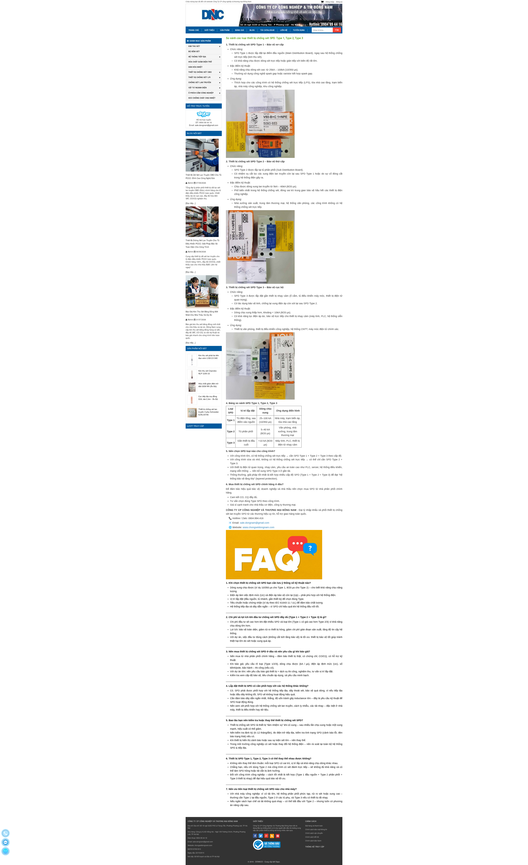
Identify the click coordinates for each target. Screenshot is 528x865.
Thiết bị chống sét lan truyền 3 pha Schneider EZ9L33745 (208, 412)
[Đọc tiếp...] (191, 203)
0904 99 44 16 (201, 838)
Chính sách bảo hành (313, 840)
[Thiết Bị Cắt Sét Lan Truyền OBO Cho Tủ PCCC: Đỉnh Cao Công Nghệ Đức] (204, 155)
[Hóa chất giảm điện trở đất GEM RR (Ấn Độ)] (192, 387)
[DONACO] (264, 15)
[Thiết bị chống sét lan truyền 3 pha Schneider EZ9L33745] (192, 412)
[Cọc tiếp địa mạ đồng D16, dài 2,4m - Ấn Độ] (192, 399)
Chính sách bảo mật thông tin (316, 829)
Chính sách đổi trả (312, 837)
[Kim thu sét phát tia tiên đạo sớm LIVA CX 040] (192, 360)
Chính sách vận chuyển (314, 833)
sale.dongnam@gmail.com (206, 125)
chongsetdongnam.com (203, 845)
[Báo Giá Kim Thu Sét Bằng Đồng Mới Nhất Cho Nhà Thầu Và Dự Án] (204, 291)
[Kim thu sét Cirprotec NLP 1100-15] (192, 374)
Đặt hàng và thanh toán (314, 825)
